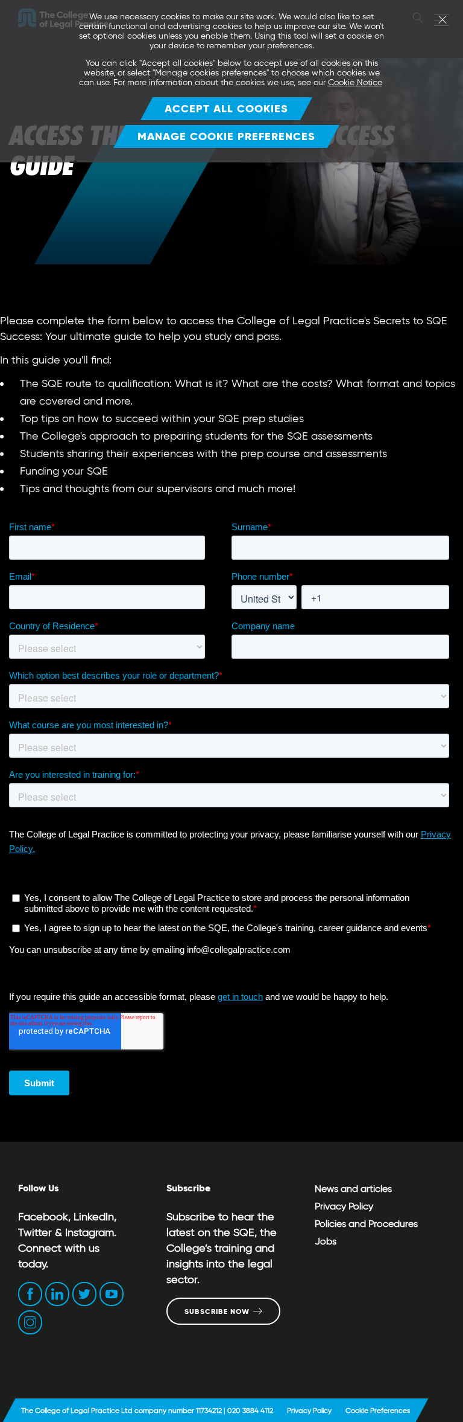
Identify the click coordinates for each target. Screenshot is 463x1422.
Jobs (325, 1241)
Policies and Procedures (366, 1223)
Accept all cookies (226, 108)
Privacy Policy (344, 1206)
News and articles (353, 1188)
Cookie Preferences (377, 1410)
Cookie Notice (355, 82)
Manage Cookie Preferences (226, 136)
